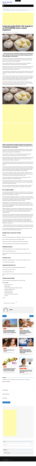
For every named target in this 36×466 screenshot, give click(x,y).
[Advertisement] (18, 19)
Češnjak (18, 59)
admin (4, 32)
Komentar (6, 381)
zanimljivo (21, 368)
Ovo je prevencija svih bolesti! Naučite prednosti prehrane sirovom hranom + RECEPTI (9, 369)
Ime (5, 390)
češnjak (7, 155)
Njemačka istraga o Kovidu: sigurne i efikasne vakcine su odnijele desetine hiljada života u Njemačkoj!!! (26, 351)
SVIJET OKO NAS (7, 2)
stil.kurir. (3, 297)
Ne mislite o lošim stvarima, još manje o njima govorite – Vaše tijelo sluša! (26, 371)
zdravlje (16, 32)
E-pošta (5, 394)
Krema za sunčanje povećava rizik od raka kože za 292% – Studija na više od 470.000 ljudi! (9, 331)
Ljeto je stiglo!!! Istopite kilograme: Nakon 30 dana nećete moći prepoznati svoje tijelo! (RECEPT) (25, 332)
